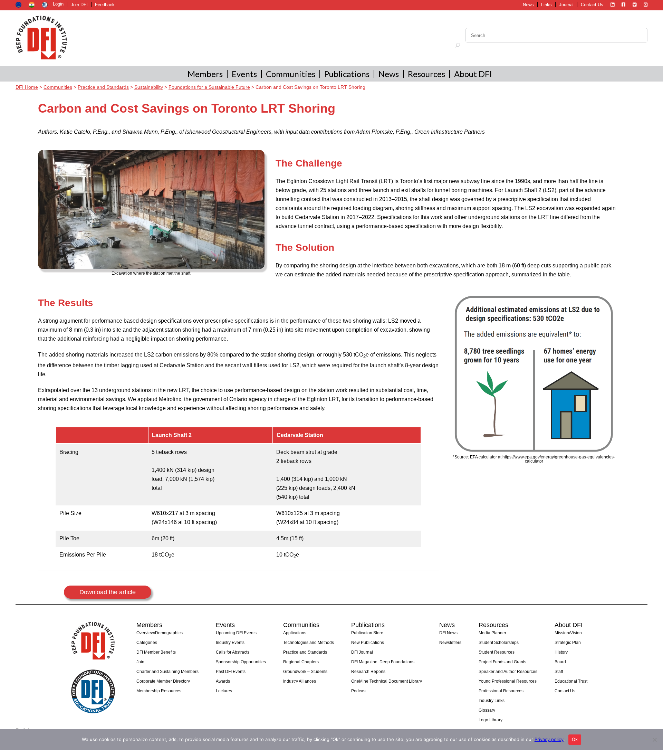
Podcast (358, 691)
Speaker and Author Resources (508, 671)
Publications (346, 74)
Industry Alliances (299, 681)
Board (560, 661)
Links (546, 4)
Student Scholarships (499, 642)
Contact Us (592, 4)
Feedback (105, 4)
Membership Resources (158, 691)
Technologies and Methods (308, 642)
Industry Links (492, 700)
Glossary (487, 710)
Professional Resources (501, 691)
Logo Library (490, 720)
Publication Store (367, 632)
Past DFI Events (231, 671)
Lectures (224, 691)
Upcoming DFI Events (236, 632)
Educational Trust (571, 681)
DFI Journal (362, 652)
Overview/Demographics (159, 632)
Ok (575, 739)
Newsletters (450, 642)
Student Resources (497, 652)
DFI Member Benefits (156, 652)
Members (205, 74)
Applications (294, 632)
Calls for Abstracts (232, 652)
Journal (566, 4)
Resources (426, 74)
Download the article (107, 592)
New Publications (367, 642)
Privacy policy (549, 739)
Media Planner (492, 632)
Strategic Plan (568, 642)
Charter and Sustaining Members (167, 671)
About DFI (473, 74)
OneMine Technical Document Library (386, 681)
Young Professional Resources (508, 681)
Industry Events (230, 642)
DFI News (448, 632)
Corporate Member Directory (163, 681)
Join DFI (79, 4)
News (528, 4)
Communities (290, 74)
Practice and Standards (305, 652)
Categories (146, 642)
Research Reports (368, 671)
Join (140, 661)
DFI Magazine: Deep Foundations (382, 661)
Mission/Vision (568, 632)
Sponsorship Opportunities (241, 661)
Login (58, 4)
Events (244, 74)
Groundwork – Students (305, 671)
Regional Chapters (301, 661)
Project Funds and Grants (502, 661)
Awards (223, 681)
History (561, 652)
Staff (559, 671)
